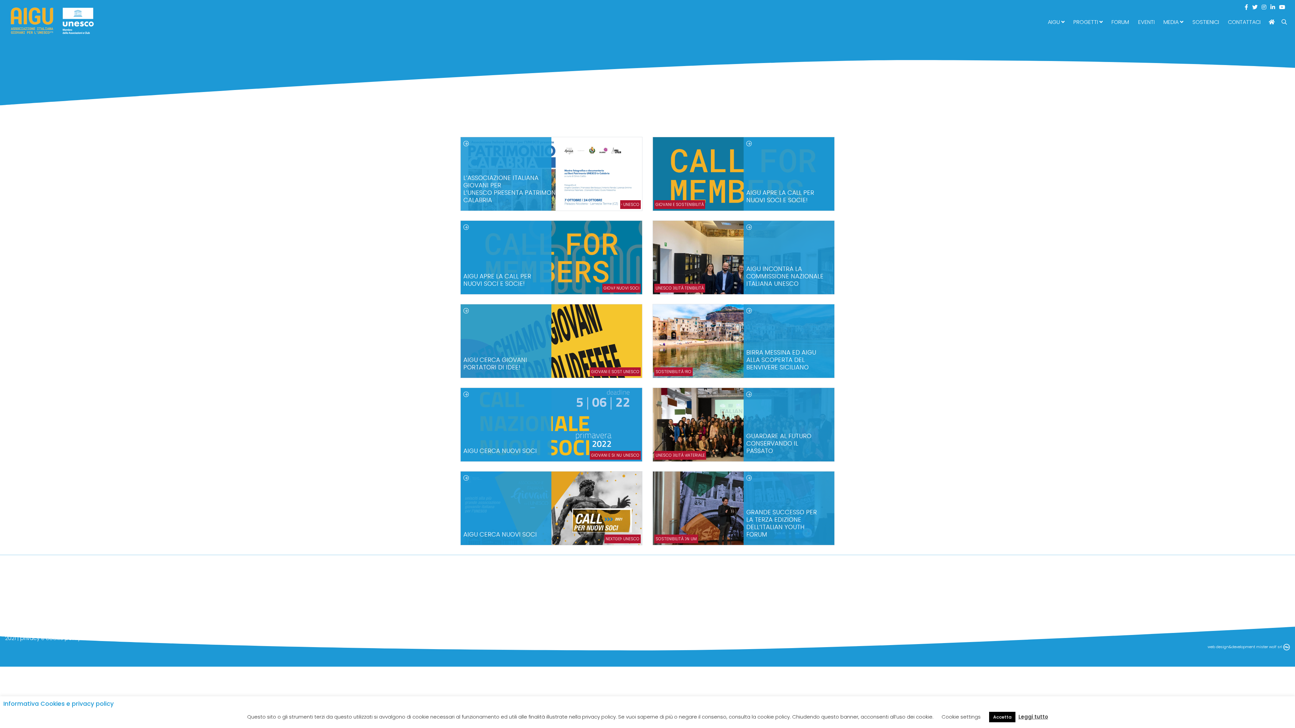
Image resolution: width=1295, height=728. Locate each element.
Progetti (1086, 22)
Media (1171, 22)
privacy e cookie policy (50, 638)
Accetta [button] (1002, 717)
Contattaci (1244, 22)
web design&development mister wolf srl (1245, 646)
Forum (1120, 22)
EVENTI (1146, 22)
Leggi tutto (1033, 716)
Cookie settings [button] (961, 716)
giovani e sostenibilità (680, 204)
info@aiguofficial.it (29, 629)
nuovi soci (627, 288)
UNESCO (631, 204)
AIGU (1054, 22)
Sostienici (1205, 22)
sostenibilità (670, 371)
